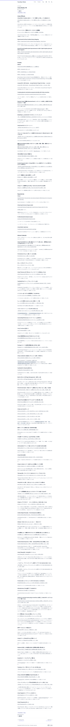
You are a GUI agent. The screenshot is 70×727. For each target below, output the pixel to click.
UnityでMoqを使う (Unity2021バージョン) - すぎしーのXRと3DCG (30, 554)
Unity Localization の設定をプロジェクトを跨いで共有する (28, 357)
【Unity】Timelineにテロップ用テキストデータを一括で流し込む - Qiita (31, 669)
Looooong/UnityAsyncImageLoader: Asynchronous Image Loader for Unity (32, 207)
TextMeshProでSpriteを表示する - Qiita (25, 370)
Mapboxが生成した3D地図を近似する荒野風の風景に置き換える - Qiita (31, 649)
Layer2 (30, 497)
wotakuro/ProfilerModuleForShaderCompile (26, 218)
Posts (35, 1)
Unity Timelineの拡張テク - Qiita (23, 330)
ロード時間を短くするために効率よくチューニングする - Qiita (29, 616)
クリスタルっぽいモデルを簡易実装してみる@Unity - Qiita (28, 295)
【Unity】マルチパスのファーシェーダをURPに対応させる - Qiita (30, 310)
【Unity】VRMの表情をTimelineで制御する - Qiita (27, 156)
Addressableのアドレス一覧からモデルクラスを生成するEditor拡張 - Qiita (31, 447)
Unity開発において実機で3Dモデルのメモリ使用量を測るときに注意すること (32, 534)
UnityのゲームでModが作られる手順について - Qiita (27, 640)
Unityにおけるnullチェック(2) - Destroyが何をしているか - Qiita (29, 413)
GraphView (22, 662)
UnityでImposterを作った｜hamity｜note (25, 704)
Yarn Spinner (43, 573)
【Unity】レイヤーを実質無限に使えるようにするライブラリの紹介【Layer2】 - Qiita (34, 493)
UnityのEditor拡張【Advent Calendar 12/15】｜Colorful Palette (30, 457)
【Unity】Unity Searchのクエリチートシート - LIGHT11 (28, 127)
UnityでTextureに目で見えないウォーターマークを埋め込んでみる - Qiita (31, 274)
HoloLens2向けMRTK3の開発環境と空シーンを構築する (28, 66)
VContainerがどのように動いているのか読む (26, 255)
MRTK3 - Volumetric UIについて (23, 69)
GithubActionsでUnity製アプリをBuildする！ (26, 590)
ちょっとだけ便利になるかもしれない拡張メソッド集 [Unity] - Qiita (30, 303)
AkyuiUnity (19, 679)
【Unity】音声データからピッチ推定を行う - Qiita (27, 629)
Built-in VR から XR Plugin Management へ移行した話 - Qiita (29, 379)
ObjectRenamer (37, 151)
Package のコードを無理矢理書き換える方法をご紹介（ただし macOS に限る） (32, 347)
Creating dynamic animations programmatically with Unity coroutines (31, 94)
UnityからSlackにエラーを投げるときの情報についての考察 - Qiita (30, 466)
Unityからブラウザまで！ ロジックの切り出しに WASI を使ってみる (30, 504)
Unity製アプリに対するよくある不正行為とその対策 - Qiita (28, 438)
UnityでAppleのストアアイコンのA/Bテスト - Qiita (27, 695)
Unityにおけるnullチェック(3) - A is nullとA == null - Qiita (28, 416)
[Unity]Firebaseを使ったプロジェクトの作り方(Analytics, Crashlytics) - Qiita (32, 582)
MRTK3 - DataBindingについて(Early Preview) (26, 71)
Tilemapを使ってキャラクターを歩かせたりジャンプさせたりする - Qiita (31, 475)
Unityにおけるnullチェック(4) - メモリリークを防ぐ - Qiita (28, 419)
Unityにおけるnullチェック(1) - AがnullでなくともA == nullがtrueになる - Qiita (32, 411)
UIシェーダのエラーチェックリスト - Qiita (25, 265)
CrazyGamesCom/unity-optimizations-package (26, 229)
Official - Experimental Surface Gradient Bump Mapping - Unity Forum (31, 41)
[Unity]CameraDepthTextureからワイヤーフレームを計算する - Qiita (30, 319)
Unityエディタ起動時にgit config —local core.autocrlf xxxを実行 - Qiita (31, 187)
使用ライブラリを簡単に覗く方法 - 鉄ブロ (27, 429)
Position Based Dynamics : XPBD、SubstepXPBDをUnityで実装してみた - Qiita (33, 543)
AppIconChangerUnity (43, 697)
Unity (24, 12)
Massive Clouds (41, 108)
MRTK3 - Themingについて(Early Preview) (25, 74)
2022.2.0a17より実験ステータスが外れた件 (34, 56)
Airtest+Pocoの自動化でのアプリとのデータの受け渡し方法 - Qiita (30, 401)
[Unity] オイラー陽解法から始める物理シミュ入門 (27, 177)
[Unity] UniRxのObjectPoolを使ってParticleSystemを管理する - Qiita (31, 514)
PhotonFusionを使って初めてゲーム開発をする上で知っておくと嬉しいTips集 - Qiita (34, 389)
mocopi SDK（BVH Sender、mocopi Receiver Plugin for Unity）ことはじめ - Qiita (33, 85)
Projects (39, 1)
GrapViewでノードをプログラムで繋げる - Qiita (26, 660)
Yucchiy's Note (21, 2)
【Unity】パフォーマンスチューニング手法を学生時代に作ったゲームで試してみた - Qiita (34, 684)
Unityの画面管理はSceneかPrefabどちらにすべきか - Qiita (28, 338)
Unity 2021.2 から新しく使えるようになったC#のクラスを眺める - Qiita (31, 484)
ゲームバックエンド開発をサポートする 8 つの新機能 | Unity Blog (30, 32)
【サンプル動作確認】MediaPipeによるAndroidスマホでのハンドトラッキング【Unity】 (34, 116)
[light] (52, 2)
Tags (43, 1)
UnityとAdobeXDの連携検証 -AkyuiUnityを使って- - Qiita (28, 676)
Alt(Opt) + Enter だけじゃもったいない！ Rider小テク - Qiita (29, 523)
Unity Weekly (20, 12)
